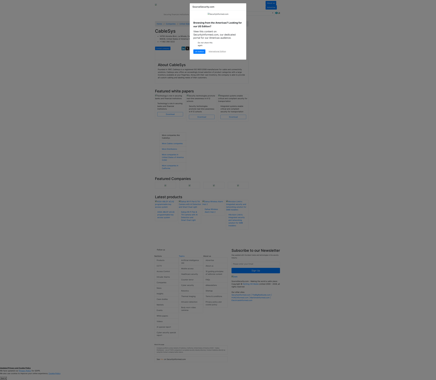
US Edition (199, 51)
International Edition (217, 51)
